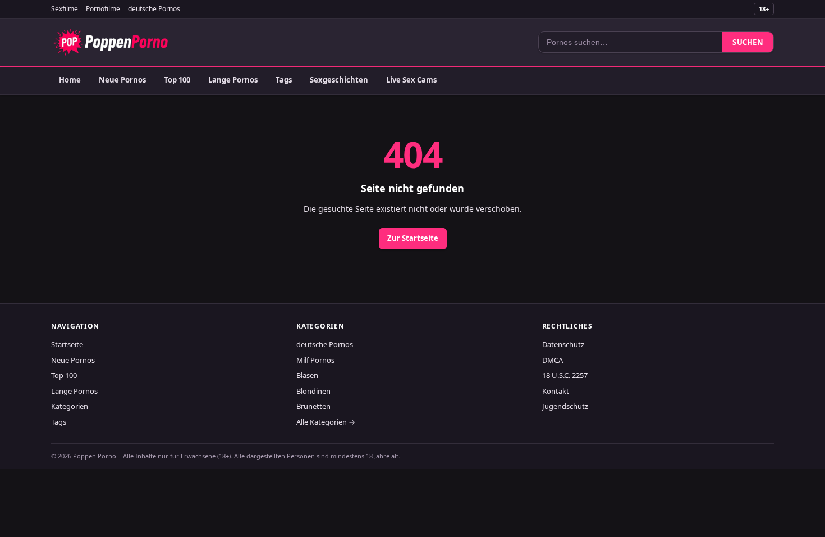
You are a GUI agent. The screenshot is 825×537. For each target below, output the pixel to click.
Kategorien (69, 406)
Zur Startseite (412, 238)
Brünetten (313, 406)
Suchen (747, 42)
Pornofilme (103, 8)
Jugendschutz (565, 406)
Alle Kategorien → (325, 422)
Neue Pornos (122, 80)
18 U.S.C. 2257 (565, 375)
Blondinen (313, 391)
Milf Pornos (315, 360)
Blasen (307, 375)
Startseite (67, 344)
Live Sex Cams (411, 80)
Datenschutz (563, 344)
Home (70, 80)
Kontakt (555, 391)
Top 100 (177, 80)
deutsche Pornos (154, 8)
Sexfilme (64, 8)
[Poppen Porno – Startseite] (110, 42)
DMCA (552, 360)
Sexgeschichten (339, 80)
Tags (284, 80)
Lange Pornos (233, 80)
